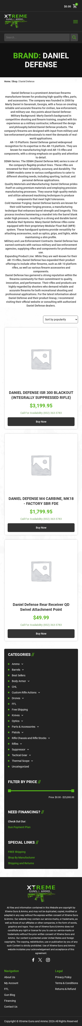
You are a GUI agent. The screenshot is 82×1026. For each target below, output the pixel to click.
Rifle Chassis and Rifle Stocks (29, 738)
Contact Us (10, 1006)
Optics (15, 720)
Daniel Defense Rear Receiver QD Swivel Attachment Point (41, 607)
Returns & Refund (65, 988)
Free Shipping (20, 709)
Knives (16, 715)
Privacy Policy (63, 977)
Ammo (16, 664)
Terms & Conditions (66, 983)
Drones (16, 698)
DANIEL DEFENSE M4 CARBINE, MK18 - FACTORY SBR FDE (41, 501)
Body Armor (19, 681)
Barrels (16, 669)
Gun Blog (9, 994)
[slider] (9, 790)
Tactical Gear (19, 755)
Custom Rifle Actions (24, 692)
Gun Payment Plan (19, 827)
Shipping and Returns (21, 863)
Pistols (16, 732)
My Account (11, 983)
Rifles (15, 743)
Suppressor (18, 749)
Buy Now (41, 421)
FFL (14, 703)
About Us (9, 977)
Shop (14, 81)
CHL (14, 686)
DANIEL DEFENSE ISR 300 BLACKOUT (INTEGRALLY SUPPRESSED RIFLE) (41, 395)
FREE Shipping (17, 851)
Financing (10, 1000)
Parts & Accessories (23, 726)
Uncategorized (20, 766)
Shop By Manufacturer (21, 857)
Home (7, 81)
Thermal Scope (20, 760)
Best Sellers (18, 675)
